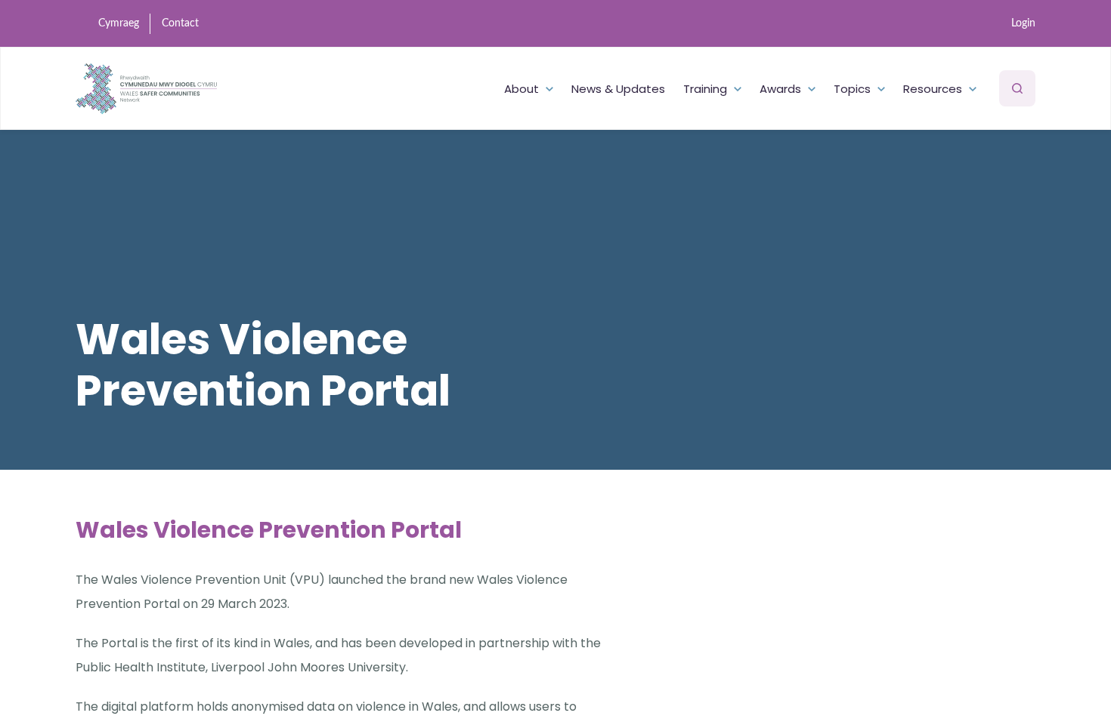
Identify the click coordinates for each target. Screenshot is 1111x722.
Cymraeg (118, 23)
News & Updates (618, 89)
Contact (180, 23)
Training (705, 89)
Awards (780, 89)
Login (1023, 23)
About (521, 89)
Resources (932, 89)
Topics (852, 89)
